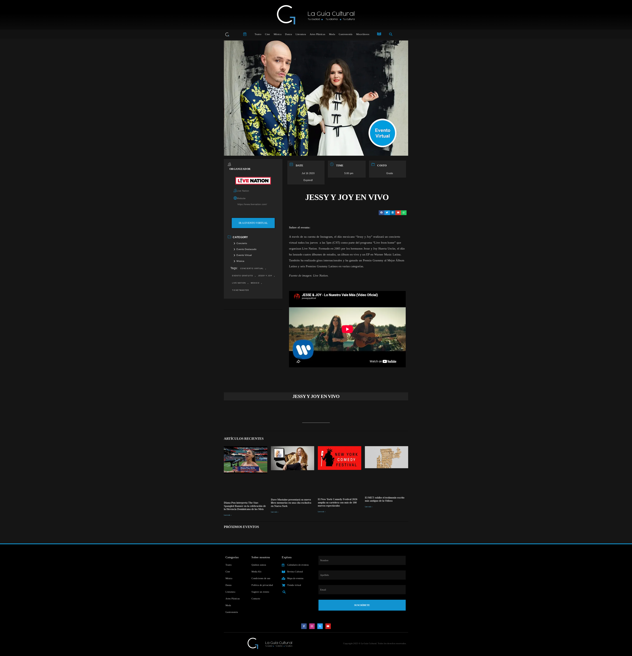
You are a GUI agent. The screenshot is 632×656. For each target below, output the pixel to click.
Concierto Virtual (252, 268)
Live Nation (239, 283)
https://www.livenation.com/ (252, 204)
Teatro (258, 34)
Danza (288, 34)
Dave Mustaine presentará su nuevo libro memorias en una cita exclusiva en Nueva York (291, 502)
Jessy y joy (265, 276)
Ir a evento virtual (253, 222)
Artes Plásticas (317, 34)
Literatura (301, 34)
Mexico (255, 283)
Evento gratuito (242, 276)
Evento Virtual (244, 255)
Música (277, 34)
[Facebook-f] (304, 626)
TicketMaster (240, 290)
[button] (381, 212)
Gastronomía (345, 34)
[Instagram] (312, 626)
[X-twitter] (320, 626)
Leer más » (228, 515)
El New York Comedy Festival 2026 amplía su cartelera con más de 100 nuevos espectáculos (337, 502)
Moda (332, 34)
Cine (267, 34)
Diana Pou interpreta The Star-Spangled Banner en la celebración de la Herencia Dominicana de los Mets (245, 505)
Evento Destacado (246, 249)
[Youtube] (328, 626)
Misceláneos (362, 34)
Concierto (242, 243)
